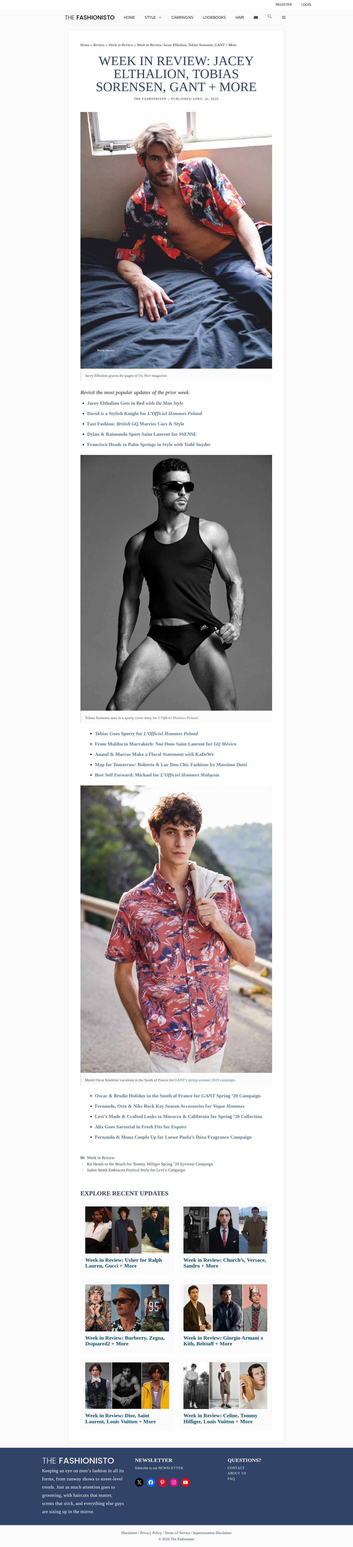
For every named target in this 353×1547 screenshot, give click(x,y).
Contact (236, 1468)
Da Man (145, 375)
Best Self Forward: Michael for (157, 774)
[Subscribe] (256, 17)
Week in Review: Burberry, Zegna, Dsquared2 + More (125, 1341)
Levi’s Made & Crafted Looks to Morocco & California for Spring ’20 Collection (178, 1116)
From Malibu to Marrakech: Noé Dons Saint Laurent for (166, 743)
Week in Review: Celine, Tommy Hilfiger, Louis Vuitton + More (220, 1418)
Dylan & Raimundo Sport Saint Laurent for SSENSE (141, 434)
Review (99, 45)
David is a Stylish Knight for (144, 413)
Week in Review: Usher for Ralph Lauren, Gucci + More (123, 1263)
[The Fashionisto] (90, 17)
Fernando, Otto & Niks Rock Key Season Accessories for (169, 1106)
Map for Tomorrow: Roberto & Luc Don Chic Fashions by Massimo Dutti (171, 764)
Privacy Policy (151, 1533)
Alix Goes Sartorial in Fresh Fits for (141, 1126)
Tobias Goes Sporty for (146, 733)
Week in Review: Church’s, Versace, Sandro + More (224, 1263)
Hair (240, 17)
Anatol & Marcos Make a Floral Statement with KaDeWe (154, 754)
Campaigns (182, 17)
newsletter (170, 1468)
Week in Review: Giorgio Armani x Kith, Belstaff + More (223, 1341)
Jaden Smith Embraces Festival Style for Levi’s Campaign (136, 1170)
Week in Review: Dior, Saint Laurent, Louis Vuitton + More (120, 1418)
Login (306, 4)
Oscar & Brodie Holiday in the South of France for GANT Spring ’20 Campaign (178, 1095)
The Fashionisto (150, 99)
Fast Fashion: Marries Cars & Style (135, 423)
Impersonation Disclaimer (212, 1533)
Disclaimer (129, 1533)
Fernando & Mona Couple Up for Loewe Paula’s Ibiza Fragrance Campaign (173, 1137)
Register (284, 4)
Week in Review (121, 45)
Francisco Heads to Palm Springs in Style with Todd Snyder (149, 444)
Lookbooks (214, 17)
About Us (237, 1473)
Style (150, 17)
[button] (270, 17)
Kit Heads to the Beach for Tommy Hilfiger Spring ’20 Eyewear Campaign (150, 1164)
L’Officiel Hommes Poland (178, 718)
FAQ (231, 1479)
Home (129, 17)
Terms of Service (177, 1533)
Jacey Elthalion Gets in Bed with (135, 403)
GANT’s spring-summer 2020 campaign (205, 1080)
